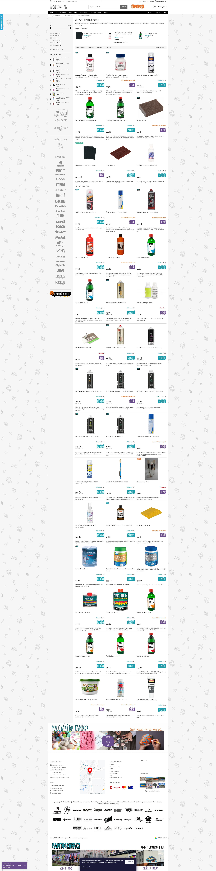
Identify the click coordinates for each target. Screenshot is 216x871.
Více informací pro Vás (116, 777)
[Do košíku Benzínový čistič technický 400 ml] (100, 130)
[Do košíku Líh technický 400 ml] (162, 267)
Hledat (124, 7)
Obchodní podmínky (115, 767)
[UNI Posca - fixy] (87, 819)
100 (80, 186)
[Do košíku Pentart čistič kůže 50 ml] (131, 535)
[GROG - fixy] (57, 819)
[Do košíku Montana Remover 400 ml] (131, 358)
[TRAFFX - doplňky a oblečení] (138, 828)
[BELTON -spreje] (118, 810)
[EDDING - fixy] (118, 819)
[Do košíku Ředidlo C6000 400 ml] (100, 622)
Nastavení (86, 867)
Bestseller (56, 40)
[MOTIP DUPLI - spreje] (108, 810)
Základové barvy (77, 802)
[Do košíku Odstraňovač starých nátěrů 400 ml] (100, 492)
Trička (154, 802)
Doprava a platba (114, 771)
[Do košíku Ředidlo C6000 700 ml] (131, 622)
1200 (83, 186)
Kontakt (112, 764)
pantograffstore (56, 793)
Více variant (57, 45)
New (55, 38)
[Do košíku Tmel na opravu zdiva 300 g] (162, 710)
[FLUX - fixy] (77, 819)
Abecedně (108, 47)
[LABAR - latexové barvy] (118, 828)
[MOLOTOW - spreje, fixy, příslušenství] (77, 810)
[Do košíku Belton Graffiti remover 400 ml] (162, 85)
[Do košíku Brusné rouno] (131, 175)
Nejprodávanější (80, 47)
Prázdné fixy (130, 802)
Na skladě (57, 33)
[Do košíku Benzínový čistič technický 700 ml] (131, 130)
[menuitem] (51, 12)
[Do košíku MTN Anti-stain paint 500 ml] (100, 401)
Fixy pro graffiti (105, 802)
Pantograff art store (57, 790)
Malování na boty (114, 803)
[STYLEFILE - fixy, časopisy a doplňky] (128, 828)
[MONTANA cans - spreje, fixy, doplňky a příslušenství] (87, 810)
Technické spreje (67, 802)
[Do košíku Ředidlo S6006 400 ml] (131, 666)
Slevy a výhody (114, 773)
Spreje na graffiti (58, 802)
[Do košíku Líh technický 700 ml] (100, 312)
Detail (132, 85)
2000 (88, 186)
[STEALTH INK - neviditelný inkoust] (138, 819)
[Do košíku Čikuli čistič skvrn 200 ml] (162, 175)
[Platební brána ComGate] (121, 787)
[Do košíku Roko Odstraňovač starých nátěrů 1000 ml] (131, 579)
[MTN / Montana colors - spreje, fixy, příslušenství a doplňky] (57, 810)
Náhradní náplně (121, 802)
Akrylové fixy (113, 802)
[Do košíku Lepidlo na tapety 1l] (100, 267)
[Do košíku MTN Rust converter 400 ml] (100, 446)
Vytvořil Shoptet (162, 837)
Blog (111, 775)
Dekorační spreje (95, 802)
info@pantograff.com (58, 785)
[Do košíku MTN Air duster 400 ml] (162, 358)
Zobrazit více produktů (119, 42)
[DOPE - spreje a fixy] (98, 810)
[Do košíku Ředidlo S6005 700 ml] (100, 666)
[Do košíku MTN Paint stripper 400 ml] (162, 401)
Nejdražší (99, 47)
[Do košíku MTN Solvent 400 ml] (131, 446)
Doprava (151, 1)
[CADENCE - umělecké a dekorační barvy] (108, 828)
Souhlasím (130, 862)
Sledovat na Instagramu (153, 791)
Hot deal (56, 35)
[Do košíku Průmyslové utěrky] (100, 579)
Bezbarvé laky (86, 802)
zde (115, 862)
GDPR (111, 769)
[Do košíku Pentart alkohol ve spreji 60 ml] (100, 535)
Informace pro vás (161, 1)
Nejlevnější (91, 47)
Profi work (57, 43)
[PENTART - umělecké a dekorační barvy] (77, 828)
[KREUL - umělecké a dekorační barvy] (98, 828)
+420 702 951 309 (57, 788)
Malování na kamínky (103, 803)
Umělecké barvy (138, 802)
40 (76, 186)
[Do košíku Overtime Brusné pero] (131, 492)
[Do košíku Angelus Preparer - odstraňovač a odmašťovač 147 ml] (100, 85)
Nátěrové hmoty (148, 802)
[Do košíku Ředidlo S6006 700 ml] (162, 666)
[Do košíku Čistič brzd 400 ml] (100, 222)
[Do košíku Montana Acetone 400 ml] (131, 312)
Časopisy (159, 802)
